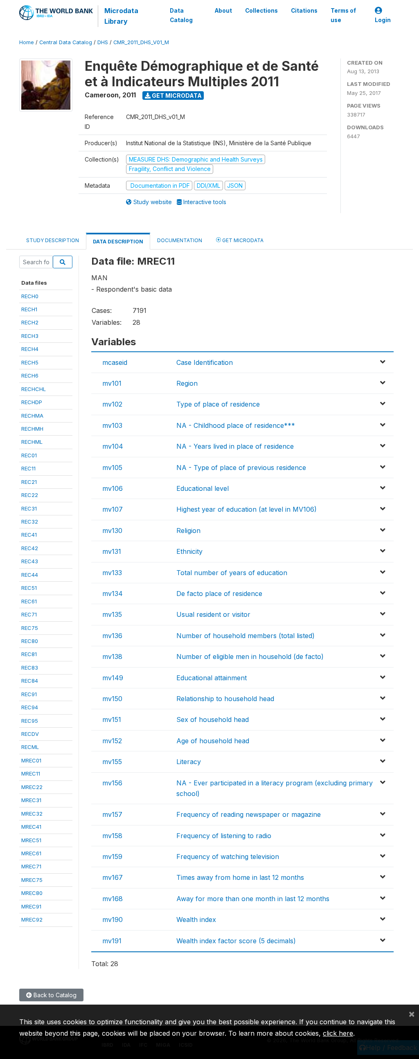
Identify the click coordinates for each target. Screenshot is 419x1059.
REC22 (29, 495)
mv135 (112, 614)
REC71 (29, 614)
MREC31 (31, 800)
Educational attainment (211, 678)
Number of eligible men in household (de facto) (250, 656)
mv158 (112, 836)
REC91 (29, 694)
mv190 (112, 919)
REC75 (29, 628)
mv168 (112, 899)
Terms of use (343, 15)
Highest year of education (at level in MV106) (246, 509)
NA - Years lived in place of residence (235, 446)
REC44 (29, 574)
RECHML (32, 441)
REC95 (29, 720)
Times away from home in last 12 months (240, 877)
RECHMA (32, 415)
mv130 (112, 530)
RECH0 (29, 296)
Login (383, 20)
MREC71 (31, 866)
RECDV (30, 734)
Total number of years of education (231, 573)
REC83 (29, 667)
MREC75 (32, 880)
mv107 (112, 509)
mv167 (112, 877)
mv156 (112, 783)
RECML (30, 747)
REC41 (29, 534)
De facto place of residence (219, 593)
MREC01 (31, 760)
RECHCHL (33, 389)
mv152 (112, 741)
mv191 (112, 941)
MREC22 (32, 787)
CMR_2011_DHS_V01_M (141, 42)
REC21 (29, 482)
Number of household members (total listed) (245, 636)
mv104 (112, 446)
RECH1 (29, 309)
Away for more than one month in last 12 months (252, 899)
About (223, 10)
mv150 (112, 699)
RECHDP (31, 402)
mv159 (112, 856)
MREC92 (32, 919)
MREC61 (31, 853)
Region (187, 383)
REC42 (29, 548)
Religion (188, 530)
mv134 (112, 593)
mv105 (112, 467)
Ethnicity (189, 551)
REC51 (29, 588)
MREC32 (32, 813)
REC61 (29, 601)
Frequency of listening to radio (223, 836)
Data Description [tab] (118, 241)
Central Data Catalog (65, 42)
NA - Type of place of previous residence (241, 467)
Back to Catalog (54, 995)
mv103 (112, 425)
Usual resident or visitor (213, 614)
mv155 (112, 762)
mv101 (112, 383)
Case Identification (204, 362)
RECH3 (29, 336)
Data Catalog (181, 15)
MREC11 (30, 773)
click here (338, 1033)
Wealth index (196, 919)
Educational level (202, 488)
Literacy (188, 762)
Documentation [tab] (179, 240)
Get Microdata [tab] (242, 240)
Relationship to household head (225, 699)
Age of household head (212, 741)
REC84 (29, 680)
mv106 (112, 488)
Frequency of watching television (227, 856)
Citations (304, 10)
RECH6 (29, 375)
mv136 (112, 636)
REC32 (29, 521)
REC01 (29, 455)
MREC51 (31, 840)
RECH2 (29, 322)
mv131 (111, 551)
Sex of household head (212, 719)
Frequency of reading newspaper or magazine (248, 814)
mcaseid (114, 362)
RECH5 (29, 362)
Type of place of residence (218, 404)
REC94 (29, 707)
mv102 (112, 404)
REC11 (28, 468)
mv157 (112, 814)
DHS (102, 42)
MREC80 (32, 893)
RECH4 (29, 349)
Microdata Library (121, 16)
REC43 (29, 561)
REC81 (29, 654)
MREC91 (31, 906)
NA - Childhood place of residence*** (235, 425)
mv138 (112, 656)
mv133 (112, 573)
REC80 (29, 641)
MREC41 (31, 826)
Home (26, 42)
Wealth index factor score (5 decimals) (236, 941)
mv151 (111, 719)
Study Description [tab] (52, 240)
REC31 (29, 508)
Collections (261, 10)
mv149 (112, 678)
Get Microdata (176, 95)
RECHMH (32, 428)
